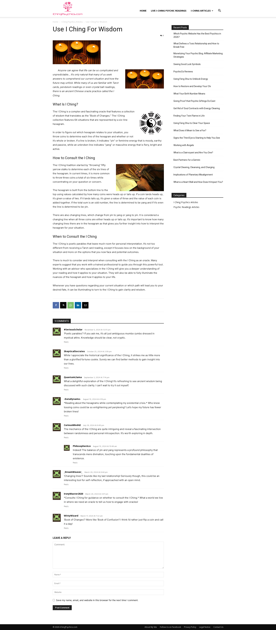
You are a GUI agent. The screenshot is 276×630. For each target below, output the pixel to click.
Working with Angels (183, 145)
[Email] (85, 305)
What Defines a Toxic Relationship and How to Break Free (196, 45)
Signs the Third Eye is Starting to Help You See (196, 138)
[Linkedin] (78, 305)
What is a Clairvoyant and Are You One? (193, 152)
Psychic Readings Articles (186, 207)
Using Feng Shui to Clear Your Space (191, 123)
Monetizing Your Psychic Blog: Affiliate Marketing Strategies (198, 55)
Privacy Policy (190, 627)
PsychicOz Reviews (183, 71)
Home (143, 10)
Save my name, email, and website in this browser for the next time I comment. (97, 600)
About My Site (151, 627)
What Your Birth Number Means (189, 93)
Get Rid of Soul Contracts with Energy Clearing (196, 108)
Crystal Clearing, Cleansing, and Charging (194, 167)
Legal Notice (204, 627)
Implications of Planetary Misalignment (193, 174)
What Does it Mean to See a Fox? (189, 130)
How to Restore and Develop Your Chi (192, 86)
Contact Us (218, 627)
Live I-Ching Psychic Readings (168, 10)
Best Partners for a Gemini (186, 160)
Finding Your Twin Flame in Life (189, 115)
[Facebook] (56, 305)
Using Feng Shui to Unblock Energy (190, 79)
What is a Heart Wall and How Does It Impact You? (198, 182)
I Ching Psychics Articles (72, 21)
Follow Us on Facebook (170, 627)
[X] (63, 305)
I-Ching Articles (201, 10)
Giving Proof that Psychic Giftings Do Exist (194, 101)
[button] (219, 10)
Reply (66, 342)
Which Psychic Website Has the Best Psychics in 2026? (197, 35)
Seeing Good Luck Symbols (187, 64)
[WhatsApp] (70, 305)
